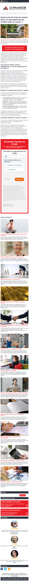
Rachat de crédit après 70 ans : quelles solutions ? (12, 256)
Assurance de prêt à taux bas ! (11, 510)
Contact (25, 579)
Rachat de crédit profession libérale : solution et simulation (14, 393)
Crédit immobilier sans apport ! (11, 502)
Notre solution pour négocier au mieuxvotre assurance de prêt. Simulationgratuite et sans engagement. (9, 513)
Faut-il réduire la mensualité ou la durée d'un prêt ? (12, 460)
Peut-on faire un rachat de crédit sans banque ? (11, 481)
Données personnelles (15, 579)
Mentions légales (6, 579)
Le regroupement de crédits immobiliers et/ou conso (12, 39)
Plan (22, 579)
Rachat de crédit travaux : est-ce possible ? (10, 279)
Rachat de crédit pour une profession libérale (11, 349)
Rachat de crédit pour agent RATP (8, 370)
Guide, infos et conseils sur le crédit (12, 12)
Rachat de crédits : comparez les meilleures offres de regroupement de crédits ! (13, 13)
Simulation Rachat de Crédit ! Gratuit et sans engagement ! (14, 48)
